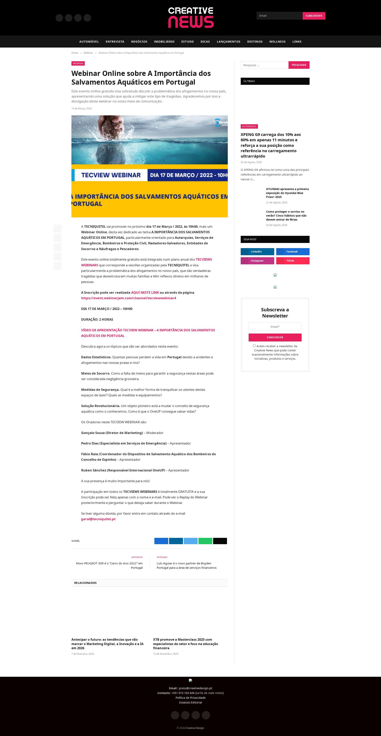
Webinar (78, 63)
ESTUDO (187, 41)
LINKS (297, 41)
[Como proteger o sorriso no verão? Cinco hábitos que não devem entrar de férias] (252, 216)
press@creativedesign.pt (195, 688)
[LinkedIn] (58, 247)
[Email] (58, 266)
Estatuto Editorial (190, 702)
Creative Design (195, 728)
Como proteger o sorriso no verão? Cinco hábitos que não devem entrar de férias (286, 215)
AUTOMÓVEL (89, 41)
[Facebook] (58, 229)
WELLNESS (277, 41)
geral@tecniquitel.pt (98, 519)
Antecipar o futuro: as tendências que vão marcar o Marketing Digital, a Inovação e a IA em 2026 (107, 644)
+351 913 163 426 (182, 693)
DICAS (205, 41)
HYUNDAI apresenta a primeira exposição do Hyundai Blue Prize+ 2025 (287, 193)
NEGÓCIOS (139, 41)
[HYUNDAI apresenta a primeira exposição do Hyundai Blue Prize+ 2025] (252, 194)
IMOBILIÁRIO (164, 41)
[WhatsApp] (58, 257)
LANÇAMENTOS (229, 41)
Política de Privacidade (191, 698)
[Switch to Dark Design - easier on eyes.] (317, 41)
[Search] (323, 41)
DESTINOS (255, 41)
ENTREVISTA (115, 41)
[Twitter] (58, 238)
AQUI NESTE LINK (145, 292)
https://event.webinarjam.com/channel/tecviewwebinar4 (128, 298)
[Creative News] (190, 18)
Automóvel (249, 126)
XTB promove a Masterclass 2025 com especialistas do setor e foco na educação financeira (185, 644)
